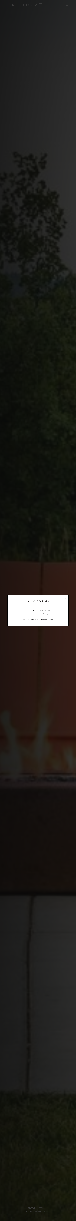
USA (24, 620)
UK (38, 620)
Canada (31, 620)
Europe (44, 620)
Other (51, 620)
